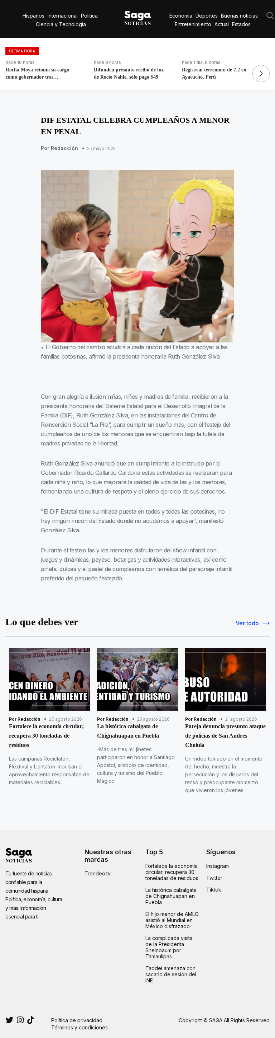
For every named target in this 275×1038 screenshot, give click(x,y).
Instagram (217, 866)
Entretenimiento (193, 24)
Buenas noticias (239, 16)
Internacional (63, 16)
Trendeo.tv (98, 873)
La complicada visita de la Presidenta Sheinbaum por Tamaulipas (169, 947)
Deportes (207, 16)
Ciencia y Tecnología (61, 24)
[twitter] (20, 1020)
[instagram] (9, 1020)
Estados (241, 24)
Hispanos (33, 16)
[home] (137, 16)
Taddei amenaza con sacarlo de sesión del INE (170, 974)
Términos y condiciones (79, 1027)
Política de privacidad (76, 1020)
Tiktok (213, 890)
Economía (180, 16)
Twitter (214, 878)
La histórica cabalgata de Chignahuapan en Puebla (171, 896)
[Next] (261, 73)
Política (89, 16)
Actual (221, 24)
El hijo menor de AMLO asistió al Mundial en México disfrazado (172, 920)
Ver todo (247, 623)
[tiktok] (30, 1020)
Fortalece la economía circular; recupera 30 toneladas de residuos (171, 872)
